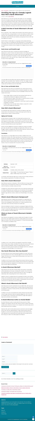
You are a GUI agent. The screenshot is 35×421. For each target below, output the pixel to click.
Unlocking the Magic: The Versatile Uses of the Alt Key (11, 391)
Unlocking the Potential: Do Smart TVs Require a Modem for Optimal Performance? (17, 386)
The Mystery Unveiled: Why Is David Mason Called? (11, 389)
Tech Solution (6, 10)
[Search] (14, 373)
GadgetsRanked (16, 419)
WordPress (25, 419)
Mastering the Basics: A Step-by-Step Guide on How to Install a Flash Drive (15, 387)
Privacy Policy (3, 413)
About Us (3, 410)
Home (2, 10)
